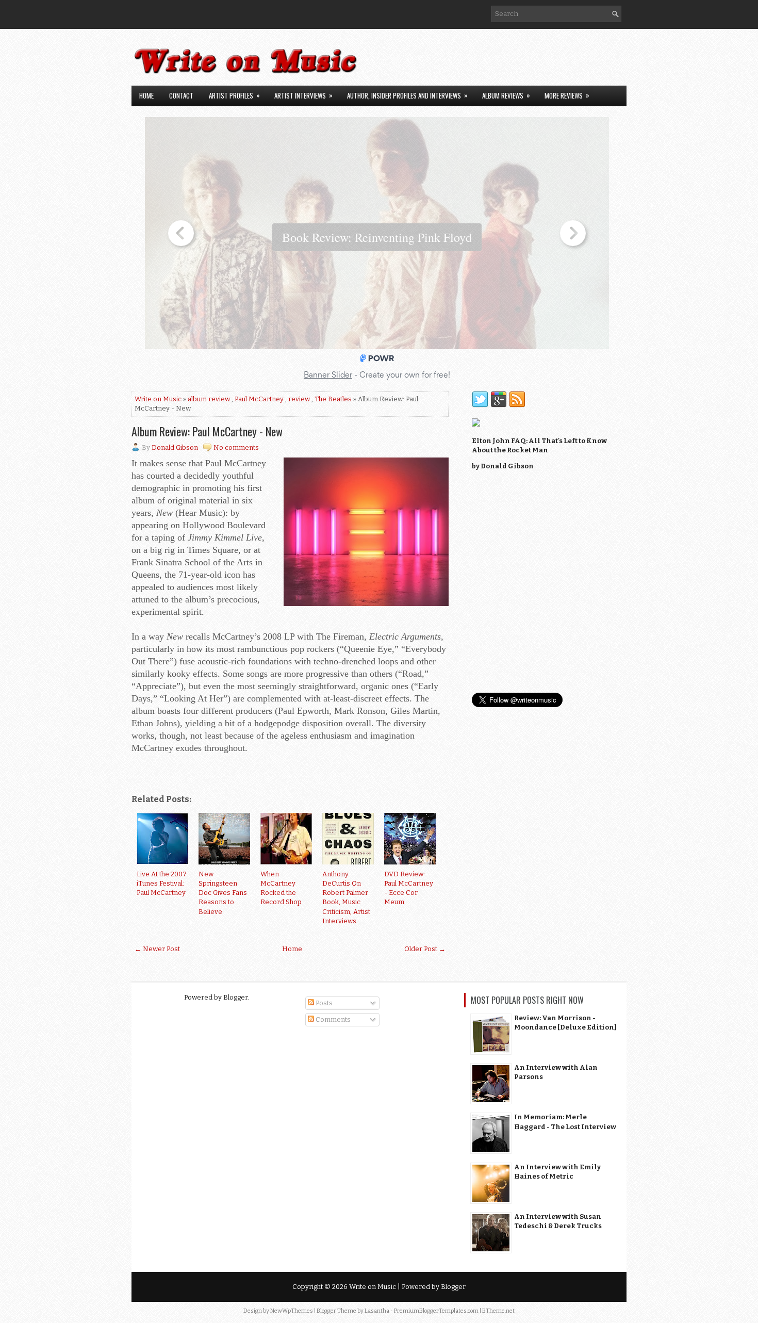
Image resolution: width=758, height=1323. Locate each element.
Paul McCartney (259, 399)
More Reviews (567, 95)
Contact (181, 95)
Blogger (235, 997)
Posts (323, 1003)
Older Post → (425, 949)
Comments (332, 1019)
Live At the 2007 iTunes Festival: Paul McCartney (162, 883)
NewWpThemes (291, 1311)
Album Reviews (506, 95)
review (299, 399)
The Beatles (333, 399)
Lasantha (377, 1311)
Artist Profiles (234, 95)
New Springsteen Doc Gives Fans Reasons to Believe (223, 893)
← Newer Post (157, 949)
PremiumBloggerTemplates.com (436, 1311)
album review (209, 399)
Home (146, 95)
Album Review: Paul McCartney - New (207, 431)
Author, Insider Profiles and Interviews (407, 95)
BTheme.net (498, 1311)
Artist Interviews (303, 95)
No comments (236, 447)
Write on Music (158, 399)
